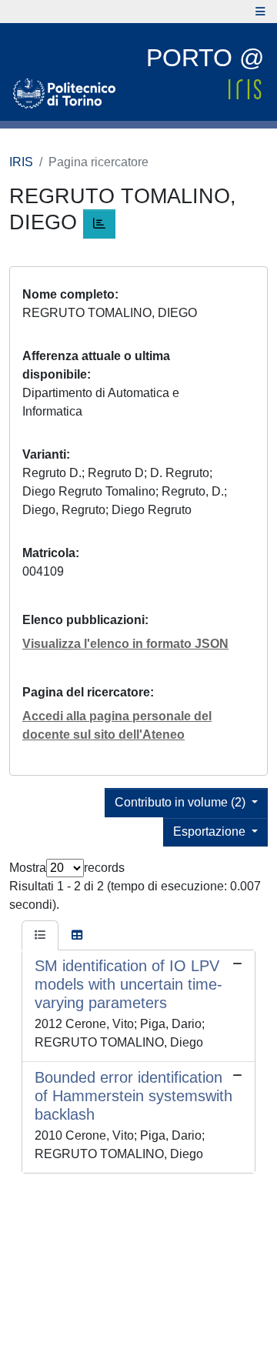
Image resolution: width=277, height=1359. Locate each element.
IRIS (21, 162)
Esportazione (211, 831)
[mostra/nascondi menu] (260, 11)
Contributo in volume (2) (182, 802)
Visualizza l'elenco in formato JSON (125, 643)
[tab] (40, 935)
